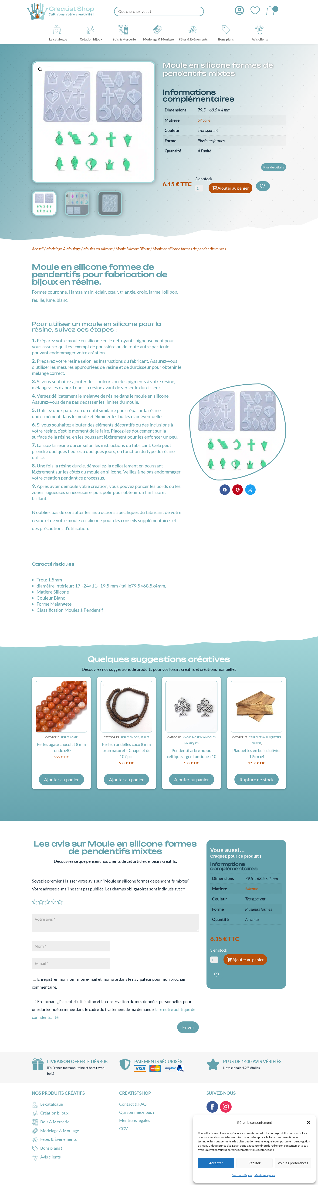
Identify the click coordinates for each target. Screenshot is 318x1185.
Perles (144, 737)
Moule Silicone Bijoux (132, 249)
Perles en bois (130, 737)
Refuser (254, 1163)
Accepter (216, 1163)
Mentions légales (242, 1175)
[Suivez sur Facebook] (212, 1107)
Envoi (188, 1027)
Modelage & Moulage (63, 249)
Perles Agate (69, 737)
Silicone (204, 120)
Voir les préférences (293, 1163)
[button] (308, 1122)
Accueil (38, 249)
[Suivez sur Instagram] (226, 1107)
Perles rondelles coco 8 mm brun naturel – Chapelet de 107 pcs (126, 750)
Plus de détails (273, 167)
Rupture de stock (257, 779)
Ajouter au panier (233, 188)
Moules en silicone (98, 249)
